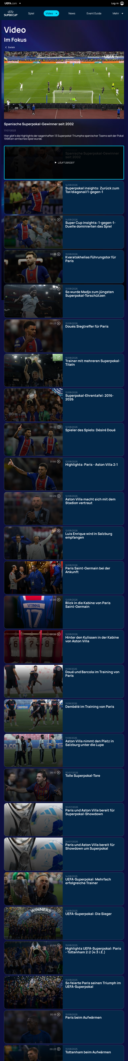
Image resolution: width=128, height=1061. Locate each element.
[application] (64, 85)
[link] (31, 13)
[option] (64, 163)
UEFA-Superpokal (11, 13)
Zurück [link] (11, 47)
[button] (51, 13)
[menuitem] (33, 13)
